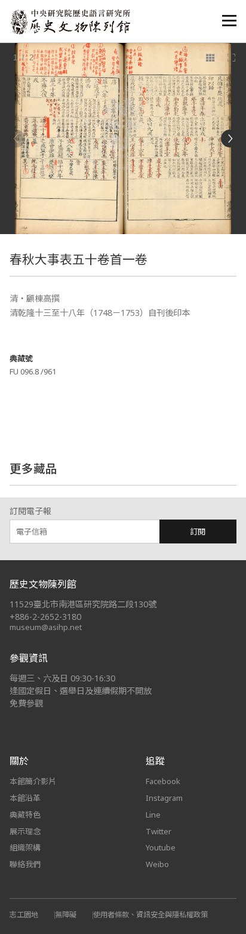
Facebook (163, 781)
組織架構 (25, 847)
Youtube (161, 847)
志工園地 (24, 915)
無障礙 (65, 915)
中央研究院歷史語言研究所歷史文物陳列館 (70, 22)
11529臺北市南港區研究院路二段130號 (83, 604)
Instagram (164, 797)
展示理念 (25, 831)
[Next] (230, 139)
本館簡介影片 (33, 781)
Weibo (157, 864)
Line (153, 814)
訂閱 (197, 531)
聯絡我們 (25, 864)
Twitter (158, 831)
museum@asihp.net (46, 627)
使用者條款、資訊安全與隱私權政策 (150, 915)
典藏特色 (25, 814)
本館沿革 (25, 797)
